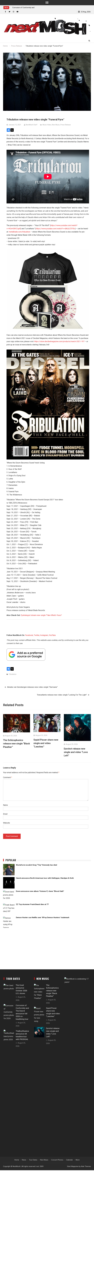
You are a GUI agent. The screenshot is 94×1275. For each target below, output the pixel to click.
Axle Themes (86, 1166)
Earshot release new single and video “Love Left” (76, 752)
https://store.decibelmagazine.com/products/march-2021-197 (59, 341)
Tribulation (12, 674)
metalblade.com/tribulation (19, 232)
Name (5, 805)
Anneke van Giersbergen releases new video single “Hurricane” (32, 687)
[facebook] (5, 12)
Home (16, 1159)
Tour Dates (33, 1159)
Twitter (36, 635)
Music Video (47, 125)
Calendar (69, 1159)
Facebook (29, 635)
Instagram (44, 635)
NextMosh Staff (31, 125)
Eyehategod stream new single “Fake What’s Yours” (41, 615)
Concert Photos (57, 1159)
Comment (7, 777)
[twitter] (9, 12)
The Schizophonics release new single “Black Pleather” (16, 743)
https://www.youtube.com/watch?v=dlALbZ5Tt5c (55, 229)
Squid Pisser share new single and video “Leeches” (45, 743)
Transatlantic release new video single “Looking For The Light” (62, 695)
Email (5, 814)
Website (6, 823)
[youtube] (17, 12)
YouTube (52, 635)
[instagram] (13, 12)
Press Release (65, 125)
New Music (56, 125)
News (24, 1159)
